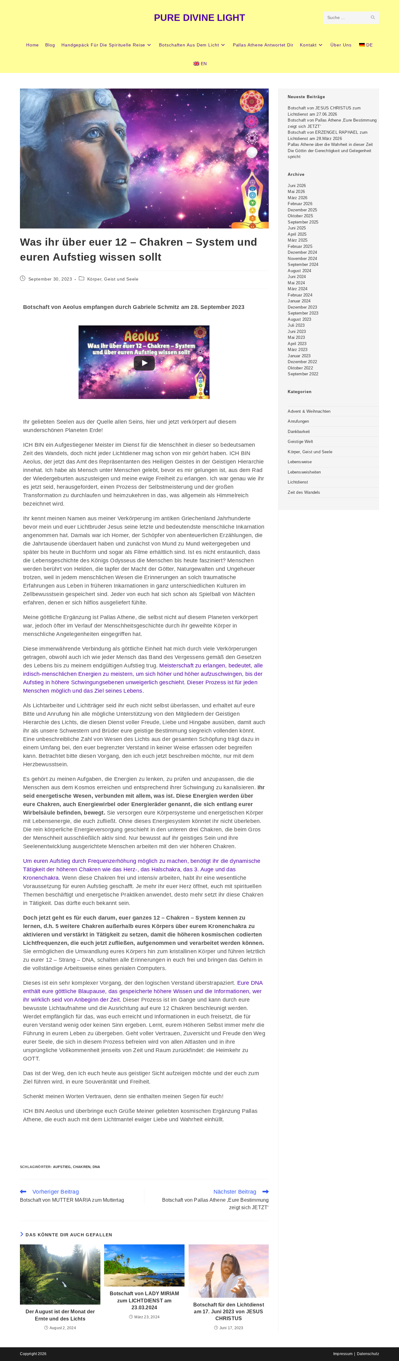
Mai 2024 (296, 283)
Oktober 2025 (300, 216)
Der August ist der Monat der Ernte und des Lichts (60, 1315)
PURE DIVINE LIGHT (199, 17)
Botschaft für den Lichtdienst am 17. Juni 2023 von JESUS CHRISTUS (228, 1311)
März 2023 (297, 349)
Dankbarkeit (299, 431)
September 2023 (303, 313)
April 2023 (297, 343)
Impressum (343, 1354)
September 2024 (303, 264)
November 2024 (302, 258)
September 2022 (303, 374)
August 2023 (299, 319)
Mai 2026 (296, 191)
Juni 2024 (297, 276)
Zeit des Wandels (304, 492)
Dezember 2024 (302, 252)
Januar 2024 (299, 301)
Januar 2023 (299, 355)
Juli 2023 (296, 325)
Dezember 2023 (302, 307)
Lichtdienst (298, 482)
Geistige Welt (300, 441)
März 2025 (297, 240)
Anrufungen (298, 421)
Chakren (81, 1167)
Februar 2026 (300, 203)
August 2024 (299, 270)
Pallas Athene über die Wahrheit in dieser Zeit (330, 144)
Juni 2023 (297, 331)
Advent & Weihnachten (309, 411)
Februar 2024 (300, 295)
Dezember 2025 (302, 210)
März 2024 (297, 288)
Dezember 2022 (302, 361)
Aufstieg (62, 1167)
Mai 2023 (296, 337)
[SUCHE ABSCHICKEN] (373, 18)
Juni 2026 (297, 185)
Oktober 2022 (300, 368)
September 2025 (303, 222)
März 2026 (297, 197)
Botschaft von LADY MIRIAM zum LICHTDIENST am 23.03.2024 (144, 1300)
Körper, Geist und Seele (113, 279)
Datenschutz (368, 1354)
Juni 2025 (297, 228)
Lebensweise (300, 461)
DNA (96, 1167)
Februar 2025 (300, 246)
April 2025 (297, 234)
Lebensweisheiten (304, 472)
